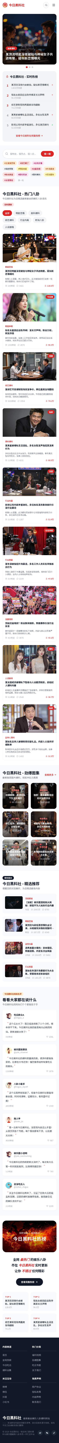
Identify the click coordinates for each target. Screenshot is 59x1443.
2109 (51, 1206)
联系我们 (36, 1401)
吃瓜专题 (36, 1365)
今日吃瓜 (7, 1365)
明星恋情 (20, 213)
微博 (5, 1386)
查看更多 (49, 774)
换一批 (21, 180)
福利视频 (36, 1355)
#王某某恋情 (9, 163)
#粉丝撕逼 (8, 174)
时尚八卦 (39, 220)
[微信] (47, 1432)
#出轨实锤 (38, 163)
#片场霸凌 (49, 168)
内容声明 (36, 1396)
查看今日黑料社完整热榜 (28, 135)
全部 (7, 213)
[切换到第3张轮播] (32, 67)
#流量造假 (36, 168)
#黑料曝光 (36, 174)
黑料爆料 (35, 213)
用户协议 (36, 1386)
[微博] (40, 1432)
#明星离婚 (22, 168)
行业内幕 (24, 220)
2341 (51, 1037)
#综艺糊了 (24, 163)
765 (51, 1171)
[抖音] (53, 1432)
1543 (51, 1106)
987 (51, 1140)
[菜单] (53, 5)
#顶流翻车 (49, 174)
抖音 (5, 1396)
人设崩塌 (9, 227)
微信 (5, 1391)
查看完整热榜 (27, 1282)
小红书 (6, 1401)
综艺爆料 (9, 220)
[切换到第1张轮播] (27, 67)
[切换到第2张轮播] (29, 67)
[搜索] (46, 5)
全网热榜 (7, 1360)
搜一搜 (47, 153)
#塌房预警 (8, 168)
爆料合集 (7, 1370)
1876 (51, 1071)
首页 (5, 1355)
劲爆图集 (36, 1360)
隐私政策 (36, 1391)
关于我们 (36, 1370)
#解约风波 (22, 174)
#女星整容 (8, 180)
